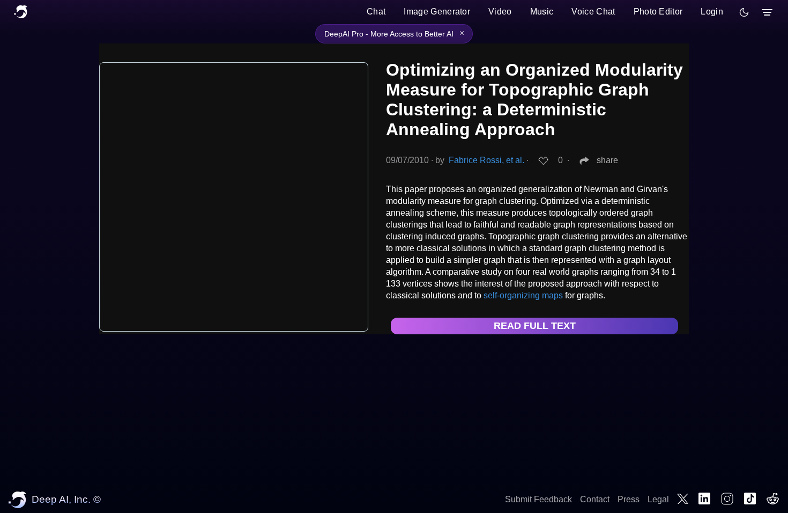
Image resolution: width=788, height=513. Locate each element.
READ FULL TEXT (535, 325)
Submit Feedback (538, 499)
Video (500, 11)
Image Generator (437, 11)
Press (629, 499)
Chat (376, 11)
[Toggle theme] (744, 12)
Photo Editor (658, 11)
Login (712, 11)
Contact (594, 499)
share (607, 160)
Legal (658, 499)
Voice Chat (593, 11)
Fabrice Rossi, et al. (486, 160)
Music (542, 11)
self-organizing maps (523, 295)
